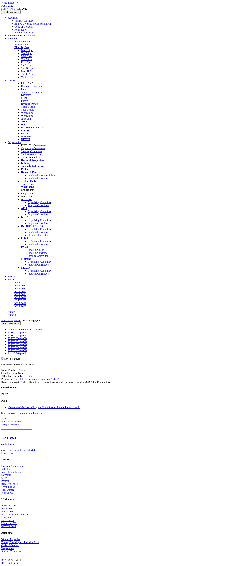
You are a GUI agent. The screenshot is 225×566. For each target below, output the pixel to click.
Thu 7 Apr (26, 59)
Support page (7, 453)
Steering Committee (31, 151)
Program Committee (38, 178)
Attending (13, 17)
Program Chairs (36, 249)
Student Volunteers (24, 32)
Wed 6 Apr (26, 56)
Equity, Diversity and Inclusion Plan (33, 23)
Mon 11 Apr (27, 71)
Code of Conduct (23, 26)
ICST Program (22, 41)
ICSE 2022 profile (17, 332)
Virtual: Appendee (23, 20)
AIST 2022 (7, 508)
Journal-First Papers (31, 92)
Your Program (21, 44)
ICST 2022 (7, 320)
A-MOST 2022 (9, 505)
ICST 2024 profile (17, 347)
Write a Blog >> (9, 2)
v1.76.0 (32, 450)
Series (17, 282)
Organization (14, 142)
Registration (20, 29)
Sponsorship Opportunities (22, 35)
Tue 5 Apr (26, 53)
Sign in (11, 311)
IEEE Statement (9, 563)
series (17, 320)
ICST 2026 (20, 288)
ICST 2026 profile (17, 353)
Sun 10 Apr (27, 68)
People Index (28, 193)
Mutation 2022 (9, 523)
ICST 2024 (20, 294)
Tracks (11, 80)
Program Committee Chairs (42, 175)
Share (4, 418)
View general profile (10, 424)
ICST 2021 (20, 303)
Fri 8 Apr (26, 62)
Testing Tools (28, 106)
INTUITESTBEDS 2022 (14, 514)
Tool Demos (27, 109)
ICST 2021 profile (17, 341)
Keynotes (26, 94)
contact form (7, 444)
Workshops (27, 112)
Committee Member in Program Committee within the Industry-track (44, 407)
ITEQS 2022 (8, 517)
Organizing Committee (33, 148)
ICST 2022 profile (11, 323)
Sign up (12, 314)
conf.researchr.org (17, 450)
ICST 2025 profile (17, 350)
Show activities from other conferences (21, 413)
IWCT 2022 (7, 520)
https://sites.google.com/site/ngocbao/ (39, 379)
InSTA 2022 (7, 511)
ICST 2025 (20, 291)
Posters (24, 100)
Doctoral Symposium (32, 86)
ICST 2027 (20, 285)
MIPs (24, 97)
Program (12, 38)
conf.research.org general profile (25, 329)
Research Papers (29, 103)
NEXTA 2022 (8, 526)
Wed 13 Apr (27, 77)
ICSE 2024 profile (17, 335)
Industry (25, 89)
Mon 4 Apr (27, 50)
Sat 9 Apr (26, 65)
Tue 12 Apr (27, 74)
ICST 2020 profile (17, 338)
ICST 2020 (20, 306)
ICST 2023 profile (17, 344)
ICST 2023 (20, 297)
